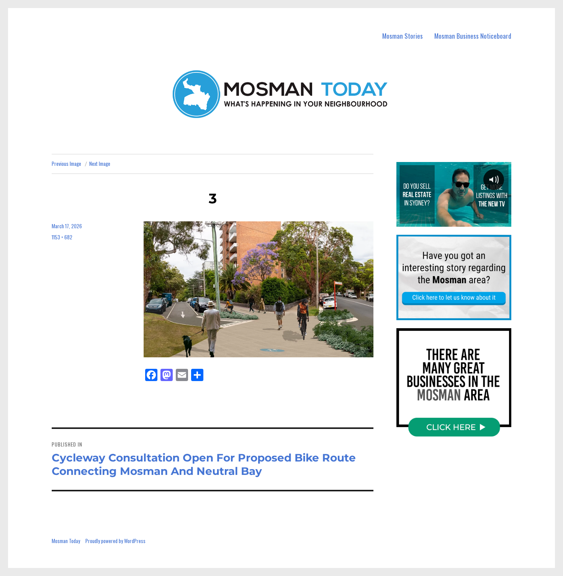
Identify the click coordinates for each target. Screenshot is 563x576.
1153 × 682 (62, 237)
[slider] (453, 220)
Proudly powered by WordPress (115, 541)
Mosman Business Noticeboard (472, 36)
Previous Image (66, 163)
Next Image (99, 163)
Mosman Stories (402, 36)
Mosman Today (66, 541)
